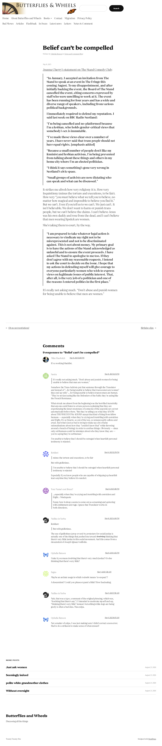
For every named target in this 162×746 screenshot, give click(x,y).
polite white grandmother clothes (27, 682)
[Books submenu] (51, 18)
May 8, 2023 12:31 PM (112, 374)
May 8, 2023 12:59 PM (111, 452)
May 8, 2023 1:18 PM (112, 489)
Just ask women (16, 667)
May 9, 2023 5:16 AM (104, 572)
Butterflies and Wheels (26, 715)
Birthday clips (147, 327)
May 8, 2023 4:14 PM (112, 553)
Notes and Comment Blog (73, 54)
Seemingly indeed (17, 675)
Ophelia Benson (56, 54)
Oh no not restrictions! (18, 327)
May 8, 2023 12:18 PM (77, 358)
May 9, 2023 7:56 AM (112, 593)
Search (116, 8)
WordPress (152, 739)
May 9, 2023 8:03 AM (112, 617)
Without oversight (17, 690)
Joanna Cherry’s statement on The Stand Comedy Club (77, 69)
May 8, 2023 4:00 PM (112, 518)
